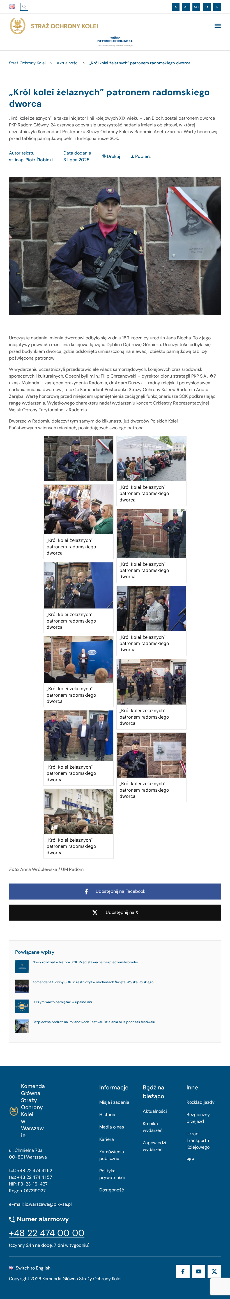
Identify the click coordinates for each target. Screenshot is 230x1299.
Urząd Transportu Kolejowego (198, 1140)
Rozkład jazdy (201, 1102)
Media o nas (111, 1127)
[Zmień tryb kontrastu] (207, 7)
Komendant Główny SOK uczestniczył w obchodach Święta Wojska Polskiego (93, 982)
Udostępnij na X (122, 912)
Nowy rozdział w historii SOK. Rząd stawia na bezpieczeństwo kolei (85, 962)
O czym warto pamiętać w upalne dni (62, 1002)
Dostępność (111, 1190)
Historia (107, 1115)
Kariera (106, 1139)
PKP (190, 1159)
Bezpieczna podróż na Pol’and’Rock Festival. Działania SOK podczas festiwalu (94, 1022)
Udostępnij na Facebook (120, 891)
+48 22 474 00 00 (46, 1233)
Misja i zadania (114, 1102)
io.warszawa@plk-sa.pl (48, 1204)
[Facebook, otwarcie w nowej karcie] (183, 1271)
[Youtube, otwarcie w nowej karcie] (198, 1271)
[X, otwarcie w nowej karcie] (214, 1271)
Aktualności (155, 1111)
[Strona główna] (53, 26)
